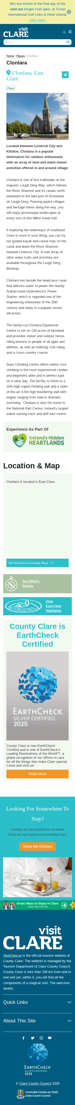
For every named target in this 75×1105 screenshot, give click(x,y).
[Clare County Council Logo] (38, 1094)
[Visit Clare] (17, 32)
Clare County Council (35, 1083)
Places (20, 55)
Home (10, 55)
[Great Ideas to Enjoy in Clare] (37, 905)
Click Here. (37, 20)
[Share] (65, 74)
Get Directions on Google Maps (28, 562)
